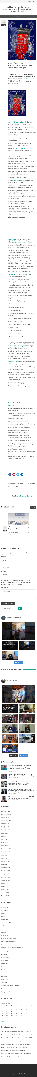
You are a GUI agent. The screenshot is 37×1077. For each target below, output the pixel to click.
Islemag (12, 1074)
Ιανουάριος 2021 (5, 864)
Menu (29, 1)
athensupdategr (15, 486)
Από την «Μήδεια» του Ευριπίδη (17, 122)
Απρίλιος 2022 (5, 842)
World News (4, 910)
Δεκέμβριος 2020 (5, 867)
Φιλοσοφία (4, 988)
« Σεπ (2, 1021)
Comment (4, 588)
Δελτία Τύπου (5, 919)
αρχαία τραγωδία (13, 361)
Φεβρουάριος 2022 (6, 848)
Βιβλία (3, 913)
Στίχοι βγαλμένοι (13, 239)
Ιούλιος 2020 (4, 883)
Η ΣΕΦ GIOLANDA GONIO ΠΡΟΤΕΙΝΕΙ (12, 948)
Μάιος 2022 (4, 839)
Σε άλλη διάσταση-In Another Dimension (12, 973)
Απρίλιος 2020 (5, 892)
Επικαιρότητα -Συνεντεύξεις (8, 938)
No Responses (32, 483)
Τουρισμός (4, 982)
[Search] (20, 608)
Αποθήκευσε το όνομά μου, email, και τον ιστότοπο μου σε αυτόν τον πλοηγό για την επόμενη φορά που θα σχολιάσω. (16, 582)
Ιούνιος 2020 (4, 886)
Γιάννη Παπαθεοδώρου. (28, 79)
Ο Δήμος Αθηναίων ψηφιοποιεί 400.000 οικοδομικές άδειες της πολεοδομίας (21, 797)
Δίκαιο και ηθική (5, 929)
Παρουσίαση (20, 483)
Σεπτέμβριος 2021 (6, 852)
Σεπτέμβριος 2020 (6, 877)
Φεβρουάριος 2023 (6, 820)
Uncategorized (5, 907)
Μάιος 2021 (4, 858)
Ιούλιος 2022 (4, 833)
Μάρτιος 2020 (5, 896)
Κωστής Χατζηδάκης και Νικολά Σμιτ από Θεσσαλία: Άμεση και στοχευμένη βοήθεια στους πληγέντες (21, 791)
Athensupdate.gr (18, 7)
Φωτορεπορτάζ (5, 992)
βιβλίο (3, 916)
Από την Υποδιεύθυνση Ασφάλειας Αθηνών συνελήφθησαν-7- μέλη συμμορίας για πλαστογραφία (19, 783)
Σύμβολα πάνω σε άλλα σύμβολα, (18, 274)
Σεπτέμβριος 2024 (6, 811)
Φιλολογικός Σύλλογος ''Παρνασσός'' (11, 985)
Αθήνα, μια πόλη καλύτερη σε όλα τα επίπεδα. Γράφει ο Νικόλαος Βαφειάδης (21, 775)
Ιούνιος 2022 (4, 836)
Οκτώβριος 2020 (5, 874)
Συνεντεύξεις (4, 979)
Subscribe (19, 662)
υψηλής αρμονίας (19, 242)
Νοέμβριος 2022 (5, 823)
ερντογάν (3, 944)
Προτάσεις (4, 970)
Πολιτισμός (4, 966)
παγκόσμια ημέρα (6, 957)
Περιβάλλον (4, 963)
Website (4, 571)
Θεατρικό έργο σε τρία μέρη (16, 346)
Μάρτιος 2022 (5, 845)
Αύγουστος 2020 (5, 880)
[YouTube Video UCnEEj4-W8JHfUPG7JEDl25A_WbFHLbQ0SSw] (18, 631)
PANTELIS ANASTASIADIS (8, 1041)
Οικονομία (4, 954)
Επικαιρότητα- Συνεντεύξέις (8, 941)
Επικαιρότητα (5, 935)
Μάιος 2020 (4, 889)
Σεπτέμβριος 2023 (6, 814)
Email (3, 564)
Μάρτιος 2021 (5, 861)
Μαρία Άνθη (4, 951)
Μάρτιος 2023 (5, 817)
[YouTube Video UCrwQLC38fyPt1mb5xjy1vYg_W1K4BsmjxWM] (18, 694)
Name (3, 557)
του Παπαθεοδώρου (20, 180)
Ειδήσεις (3, 932)
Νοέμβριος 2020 (5, 870)
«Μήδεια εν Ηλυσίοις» (19, 148)
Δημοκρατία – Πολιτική (7, 922)
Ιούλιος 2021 (4, 855)
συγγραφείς (4, 976)
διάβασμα (4, 926)
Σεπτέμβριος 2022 (6, 830)
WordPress (24, 1074)
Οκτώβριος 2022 (5, 827)
